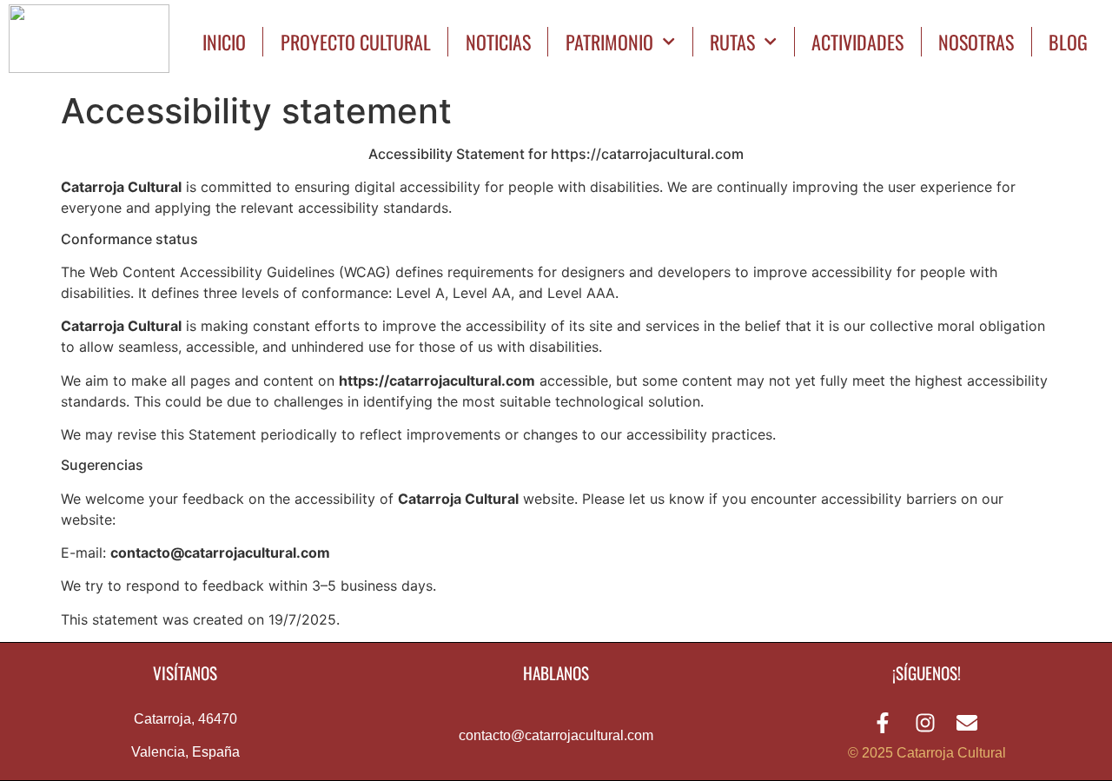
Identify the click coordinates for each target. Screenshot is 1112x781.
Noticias (498, 42)
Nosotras (976, 42)
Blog (1068, 42)
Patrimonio (609, 42)
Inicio (224, 42)
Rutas (732, 42)
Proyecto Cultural (356, 42)
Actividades (857, 42)
